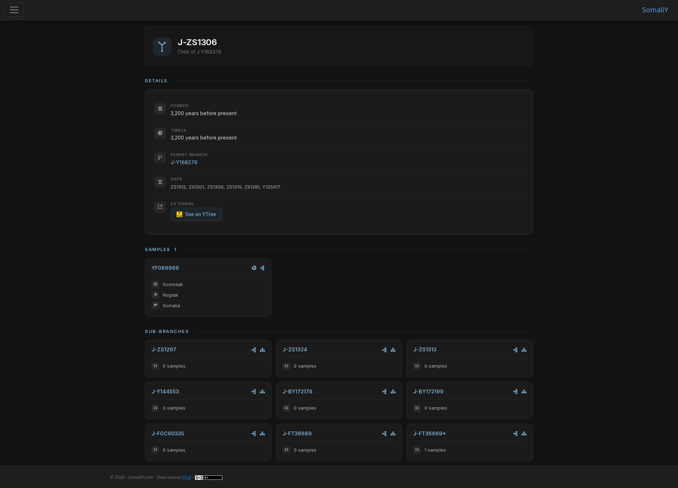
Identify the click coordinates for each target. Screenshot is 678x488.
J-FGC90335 (167, 433)
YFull (186, 477)
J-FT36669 (297, 433)
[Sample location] (254, 267)
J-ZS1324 (294, 349)
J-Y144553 (165, 391)
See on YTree (200, 214)
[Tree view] (262, 349)
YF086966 (165, 268)
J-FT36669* (429, 433)
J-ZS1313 (424, 349)
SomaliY (655, 9)
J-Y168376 (184, 162)
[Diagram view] (262, 267)
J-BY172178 (297, 391)
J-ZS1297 (163, 349)
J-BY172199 (428, 391)
